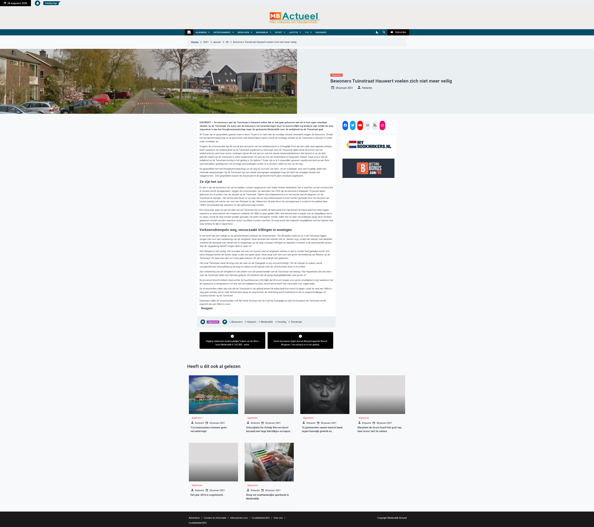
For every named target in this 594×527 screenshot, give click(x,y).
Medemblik (262, 32)
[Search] (384, 32)
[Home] (189, 32)
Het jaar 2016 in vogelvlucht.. (207, 494)
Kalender (321, 32)
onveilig (281, 321)
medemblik (267, 321)
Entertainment (222, 32)
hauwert (251, 321)
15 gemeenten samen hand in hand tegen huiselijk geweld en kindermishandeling (322, 431)
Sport (278, 32)
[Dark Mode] (377, 32)
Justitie (293, 32)
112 (307, 32)
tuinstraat (296, 321)
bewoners (237, 321)
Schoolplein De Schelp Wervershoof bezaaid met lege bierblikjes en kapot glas (268, 431)
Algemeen (201, 32)
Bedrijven (243, 32)
